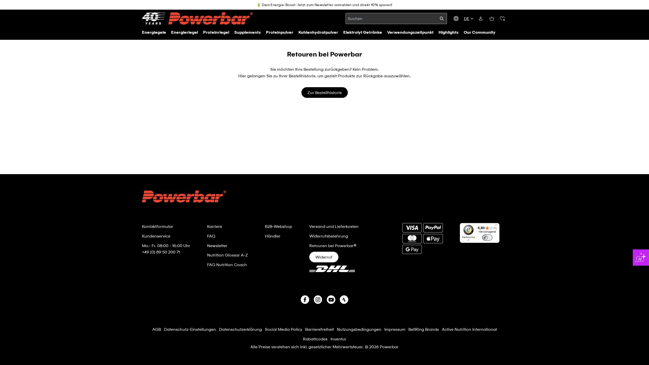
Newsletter (217, 245)
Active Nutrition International (469, 329)
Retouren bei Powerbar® (332, 245)
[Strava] (344, 300)
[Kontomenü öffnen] (480, 18)
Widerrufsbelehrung (328, 235)
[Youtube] (331, 300)
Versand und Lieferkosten (333, 226)
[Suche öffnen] (442, 18)
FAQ (211, 235)
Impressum (394, 329)
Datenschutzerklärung (240, 329)
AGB (156, 329)
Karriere (214, 226)
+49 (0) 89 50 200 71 (161, 251)
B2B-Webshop (278, 226)
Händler (272, 235)
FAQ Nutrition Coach (227, 264)
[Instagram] (318, 300)
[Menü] (496, 226)
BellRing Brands (423, 329)
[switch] (487, 237)
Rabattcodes (315, 338)
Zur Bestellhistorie (325, 92)
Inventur (338, 338)
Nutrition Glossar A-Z (227, 254)
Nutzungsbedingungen (359, 329)
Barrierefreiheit (319, 329)
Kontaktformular (157, 226)
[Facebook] (305, 300)
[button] (502, 18)
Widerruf (323, 256)
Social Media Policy (283, 329)
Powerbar (389, 346)
